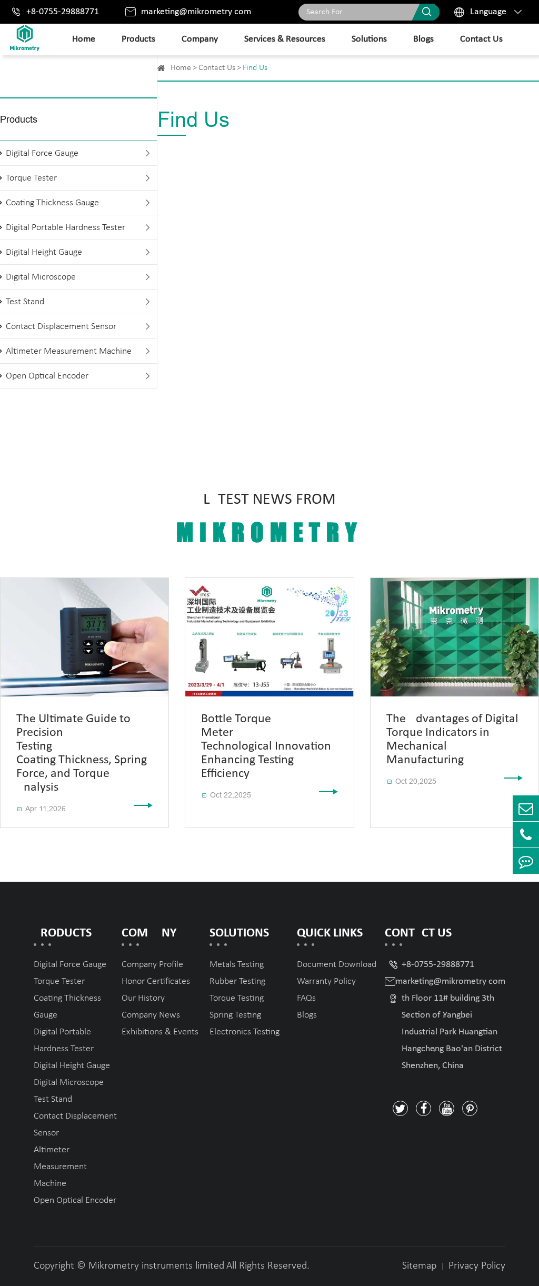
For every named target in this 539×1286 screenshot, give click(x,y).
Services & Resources (284, 39)
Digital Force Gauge (42, 153)
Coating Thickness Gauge (52, 203)
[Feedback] (526, 861)
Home (83, 39)
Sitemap (419, 1266)
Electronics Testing (244, 1032)
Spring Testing (235, 1015)
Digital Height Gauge (44, 252)
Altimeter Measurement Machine (69, 351)
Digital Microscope (41, 277)
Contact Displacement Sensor (61, 327)
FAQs (306, 998)
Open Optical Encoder (47, 376)
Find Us (255, 68)
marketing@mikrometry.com (196, 12)
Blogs (423, 39)
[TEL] (526, 835)
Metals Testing (236, 965)
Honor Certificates (156, 981)
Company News (151, 1015)
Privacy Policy (476, 1266)
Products (138, 39)
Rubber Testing (237, 981)
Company (200, 39)
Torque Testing (236, 998)
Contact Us (481, 39)
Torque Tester (31, 178)
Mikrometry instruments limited (156, 1266)
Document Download (336, 965)
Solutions (369, 39)
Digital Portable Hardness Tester (65, 228)
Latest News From (269, 519)
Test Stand (25, 302)
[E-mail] (526, 808)
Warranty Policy (326, 981)
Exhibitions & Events (160, 1032)
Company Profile (152, 965)
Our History (143, 998)
